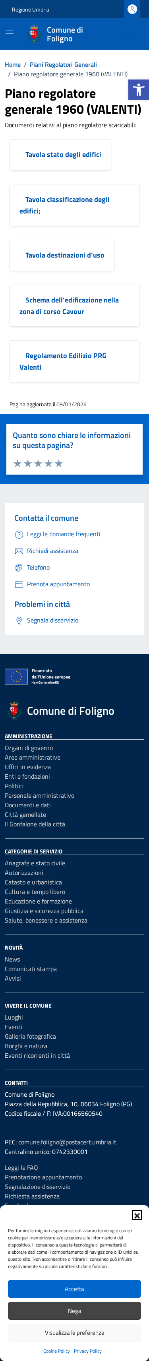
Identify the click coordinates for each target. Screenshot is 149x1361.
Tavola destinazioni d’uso (64, 255)
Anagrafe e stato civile (35, 863)
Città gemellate (25, 814)
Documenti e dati (28, 805)
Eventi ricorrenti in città (37, 1055)
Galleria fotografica (30, 1036)
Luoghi (14, 1017)
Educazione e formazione (38, 901)
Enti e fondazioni (27, 776)
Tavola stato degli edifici (63, 154)
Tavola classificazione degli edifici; (64, 205)
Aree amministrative (32, 757)
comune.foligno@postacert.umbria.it (67, 1142)
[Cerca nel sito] (127, 34)
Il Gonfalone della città (35, 824)
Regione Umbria (30, 9)
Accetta (74, 1288)
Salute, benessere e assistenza (46, 920)
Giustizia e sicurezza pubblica (44, 910)
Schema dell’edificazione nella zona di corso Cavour (69, 306)
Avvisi (13, 978)
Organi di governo (29, 747)
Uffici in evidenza (28, 767)
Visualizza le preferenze (74, 1332)
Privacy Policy (88, 1351)
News (12, 959)
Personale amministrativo (39, 795)
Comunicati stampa (31, 968)
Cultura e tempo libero (35, 891)
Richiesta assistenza (32, 1196)
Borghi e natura (26, 1046)
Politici (14, 786)
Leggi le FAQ (21, 1167)
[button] (138, 89)
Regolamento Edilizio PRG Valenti (62, 361)
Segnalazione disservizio (37, 1186)
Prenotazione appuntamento (43, 1177)
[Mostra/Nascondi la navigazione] (9, 33)
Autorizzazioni (24, 872)
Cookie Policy (56, 1351)
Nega (74, 1310)
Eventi (13, 1026)
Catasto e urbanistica (33, 882)
